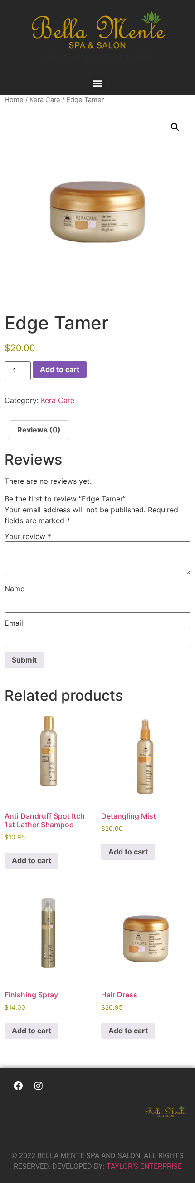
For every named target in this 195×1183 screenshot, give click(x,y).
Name (14, 588)
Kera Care (44, 100)
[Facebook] (18, 1086)
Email (14, 623)
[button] (97, 82)
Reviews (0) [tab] (39, 429)
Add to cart (59, 369)
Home (14, 100)
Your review (28, 536)
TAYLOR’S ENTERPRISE (144, 1166)
